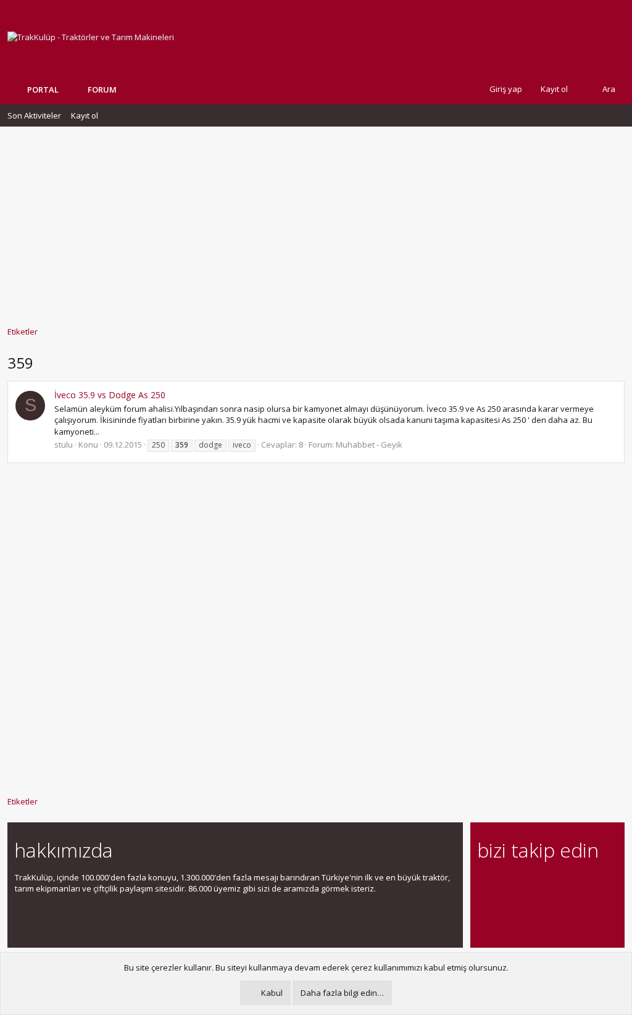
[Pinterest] (550, 884)
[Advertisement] (316, 220)
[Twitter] (593, 884)
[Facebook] (485, 884)
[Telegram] (571, 884)
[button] (126, 89)
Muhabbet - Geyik (369, 444)
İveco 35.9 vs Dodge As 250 (109, 395)
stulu (63, 444)
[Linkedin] (528, 884)
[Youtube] (485, 910)
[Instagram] (506, 884)
